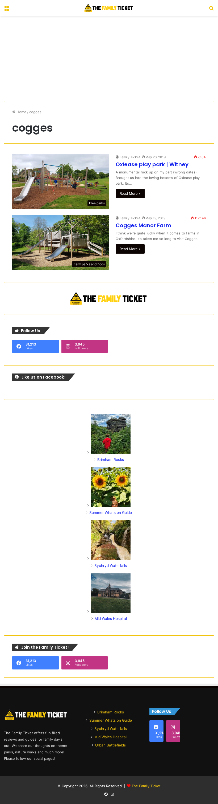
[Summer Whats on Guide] (111, 505)
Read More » (130, 193)
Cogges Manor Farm (143, 225)
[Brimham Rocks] (111, 452)
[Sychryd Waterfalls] (111, 558)
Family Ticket (130, 157)
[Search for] (211, 10)
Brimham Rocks (110, 459)
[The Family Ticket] (109, 8)
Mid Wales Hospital (111, 618)
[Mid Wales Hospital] (111, 611)
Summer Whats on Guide (110, 512)
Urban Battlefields (110, 745)
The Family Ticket (146, 786)
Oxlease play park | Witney (152, 164)
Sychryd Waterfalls (110, 565)
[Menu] (6, 10)
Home (20, 112)
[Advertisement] (109, 58)
